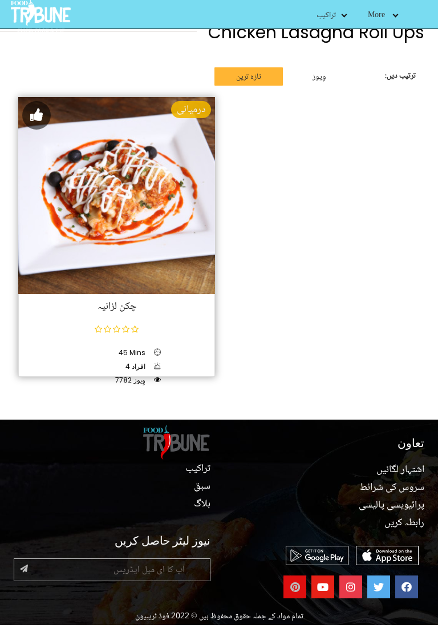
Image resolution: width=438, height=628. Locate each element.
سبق (202, 486)
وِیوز (319, 77)
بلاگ (202, 504)
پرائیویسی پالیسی (391, 505)
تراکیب (326, 15)
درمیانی (191, 109)
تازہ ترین (248, 77)
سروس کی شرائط (391, 487)
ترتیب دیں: (400, 76)
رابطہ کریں (404, 523)
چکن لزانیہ (117, 306)
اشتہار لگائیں (400, 469)
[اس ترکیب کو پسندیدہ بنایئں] (36, 115)
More (376, 15)
